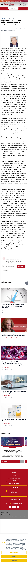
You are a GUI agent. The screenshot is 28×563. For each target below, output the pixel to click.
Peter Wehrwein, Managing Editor (11, 337)
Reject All (14, 556)
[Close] (26, 535)
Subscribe (20, 266)
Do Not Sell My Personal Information (14, 482)
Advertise (14, 474)
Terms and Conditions (14, 478)
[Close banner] (26, 2)
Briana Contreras (7, 309)
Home (4, 516)
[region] (14, 548)
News (16, 516)
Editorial (14, 475)
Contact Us (14, 477)
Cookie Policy (24, 549)
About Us (14, 472)
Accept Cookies (14, 560)
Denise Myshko (6, 395)
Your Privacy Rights (14, 483)
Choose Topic (12, 8)
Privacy (14, 480)
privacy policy (5, 270)
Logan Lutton (6, 367)
